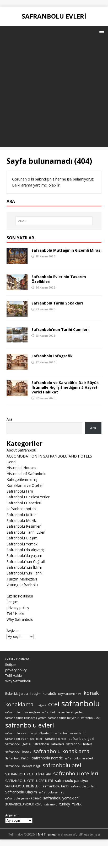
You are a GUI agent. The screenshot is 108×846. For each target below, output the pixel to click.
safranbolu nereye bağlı (23, 766)
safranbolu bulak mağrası (22, 712)
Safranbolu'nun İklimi (24, 567)
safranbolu (80, 703)
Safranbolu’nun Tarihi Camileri (60, 329)
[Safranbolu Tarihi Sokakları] (17, 313)
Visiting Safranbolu (22, 584)
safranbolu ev (90, 718)
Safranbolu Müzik (21, 520)
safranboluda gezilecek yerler (62, 712)
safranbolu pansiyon (72, 780)
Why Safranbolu (20, 619)
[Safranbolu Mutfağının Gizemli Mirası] (17, 260)
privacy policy (18, 607)
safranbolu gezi (81, 738)
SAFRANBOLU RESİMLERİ (22, 786)
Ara (9, 419)
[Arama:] (54, 220)
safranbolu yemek (51, 792)
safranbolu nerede (47, 757)
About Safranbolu (21, 450)
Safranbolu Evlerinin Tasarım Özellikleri (58, 279)
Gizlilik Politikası (20, 596)
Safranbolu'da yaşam (24, 555)
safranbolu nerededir (80, 758)
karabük (49, 693)
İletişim (13, 601)
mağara (41, 705)
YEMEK (77, 804)
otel (53, 704)
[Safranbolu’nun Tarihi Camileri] (17, 339)
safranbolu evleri (29, 725)
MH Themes (47, 834)
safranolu (51, 804)
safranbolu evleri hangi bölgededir (29, 733)
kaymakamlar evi (70, 694)
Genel (11, 461)
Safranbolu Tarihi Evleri (26, 532)
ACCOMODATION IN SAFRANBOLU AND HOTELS (49, 456)
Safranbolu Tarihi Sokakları (57, 303)
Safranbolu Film (20, 491)
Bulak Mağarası (16, 693)
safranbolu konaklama (61, 751)
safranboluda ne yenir (63, 718)
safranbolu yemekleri (61, 798)
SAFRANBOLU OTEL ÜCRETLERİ (29, 780)
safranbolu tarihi (55, 786)
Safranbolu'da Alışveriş (26, 549)
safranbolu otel (62, 765)
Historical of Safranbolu (26, 473)
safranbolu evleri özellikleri (24, 739)
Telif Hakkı (15, 613)
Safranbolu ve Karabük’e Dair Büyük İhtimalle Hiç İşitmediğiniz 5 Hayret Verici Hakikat (65, 387)
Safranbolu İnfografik (52, 355)
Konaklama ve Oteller (25, 485)
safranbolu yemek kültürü (23, 798)
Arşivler (13, 630)
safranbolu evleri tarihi (70, 733)
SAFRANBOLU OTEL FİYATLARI (28, 774)
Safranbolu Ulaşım (22, 537)
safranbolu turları (83, 786)
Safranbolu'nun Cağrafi (26, 561)
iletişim (35, 693)
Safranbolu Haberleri (24, 502)
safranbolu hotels (21, 508)
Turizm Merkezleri (22, 579)
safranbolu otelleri (75, 773)
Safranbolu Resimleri (24, 526)
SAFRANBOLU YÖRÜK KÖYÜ (23, 804)
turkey (65, 804)
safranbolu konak (18, 752)
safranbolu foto (56, 739)
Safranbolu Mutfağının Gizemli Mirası (66, 250)
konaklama (19, 704)
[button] (101, 31)
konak (91, 692)
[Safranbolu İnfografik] (17, 366)
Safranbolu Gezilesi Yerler (28, 496)
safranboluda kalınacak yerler (25, 718)
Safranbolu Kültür (21, 514)
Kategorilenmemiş (22, 479)
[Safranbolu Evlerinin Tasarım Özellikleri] (17, 287)
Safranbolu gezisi (18, 744)
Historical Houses (21, 467)
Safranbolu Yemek (22, 544)
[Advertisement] (54, 93)
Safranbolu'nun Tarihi (24, 573)
